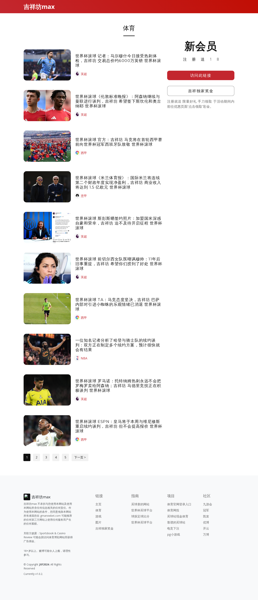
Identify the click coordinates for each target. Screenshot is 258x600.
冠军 (206, 510)
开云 (206, 528)
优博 (206, 522)
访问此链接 (201, 75)
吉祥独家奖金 (201, 90)
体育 (98, 510)
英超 (84, 74)
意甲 (84, 196)
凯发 (206, 516)
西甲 (84, 153)
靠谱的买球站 (176, 522)
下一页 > (80, 457)
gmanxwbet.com (50, 515)
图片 (98, 522)
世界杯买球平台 (141, 510)
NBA (84, 358)
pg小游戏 (173, 534)
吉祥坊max (39, 6)
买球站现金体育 (177, 516)
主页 (98, 504)
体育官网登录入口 (179, 504)
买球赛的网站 (140, 504)
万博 (206, 534)
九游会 (207, 504)
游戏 (98, 516)
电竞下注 (173, 528)
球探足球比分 (140, 516)
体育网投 (173, 510)
